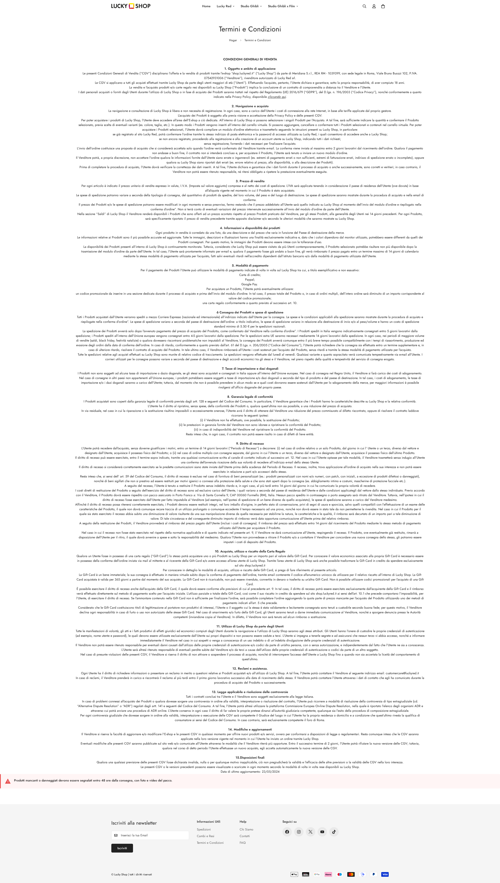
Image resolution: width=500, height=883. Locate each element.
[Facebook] (287, 832)
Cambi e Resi (205, 836)
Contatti (245, 836)
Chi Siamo (246, 829)
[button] (383, 6)
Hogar (233, 40)
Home (206, 6)
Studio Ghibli (250, 6)
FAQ (243, 842)
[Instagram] (299, 832)
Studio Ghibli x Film (281, 6)
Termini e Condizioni (210, 842)
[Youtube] (322, 832)
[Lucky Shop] (130, 6)
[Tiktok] (334, 832)
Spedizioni (204, 829)
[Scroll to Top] (492, 861)
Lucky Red (224, 6)
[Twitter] (310, 832)
